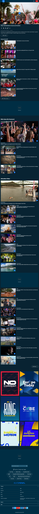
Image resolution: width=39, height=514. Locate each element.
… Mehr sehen (4, 35)
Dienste (2, 502)
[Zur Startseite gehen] (3, 1)
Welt (17, 244)
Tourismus (12, 478)
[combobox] (19, 466)
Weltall (18, 205)
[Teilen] (5, 28)
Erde (20, 490)
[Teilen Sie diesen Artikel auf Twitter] (3, 28)
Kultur (21, 494)
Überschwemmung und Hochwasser (24, 476)
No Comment (3, 142)
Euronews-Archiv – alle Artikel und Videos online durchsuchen (27, 499)
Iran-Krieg (11, 471)
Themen (2, 486)
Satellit (9, 474)
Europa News (3, 202)
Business (2, 490)
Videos (2, 496)
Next (1, 492)
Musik (14, 476)
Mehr (1, 504)
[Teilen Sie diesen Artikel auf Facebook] (1, 28)
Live (36, 1)
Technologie (29, 474)
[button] (5, 99)
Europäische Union (26, 471)
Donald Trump (19, 478)
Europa (2, 488)
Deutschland (26, 478)
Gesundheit (22, 492)
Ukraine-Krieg (18, 471)
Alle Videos (34, 366)
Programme (22, 496)
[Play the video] (19, 13)
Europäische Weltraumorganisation (18, 474)
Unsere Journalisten (4, 498)
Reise (1, 494)
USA (10, 476)
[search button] (27, 466)
